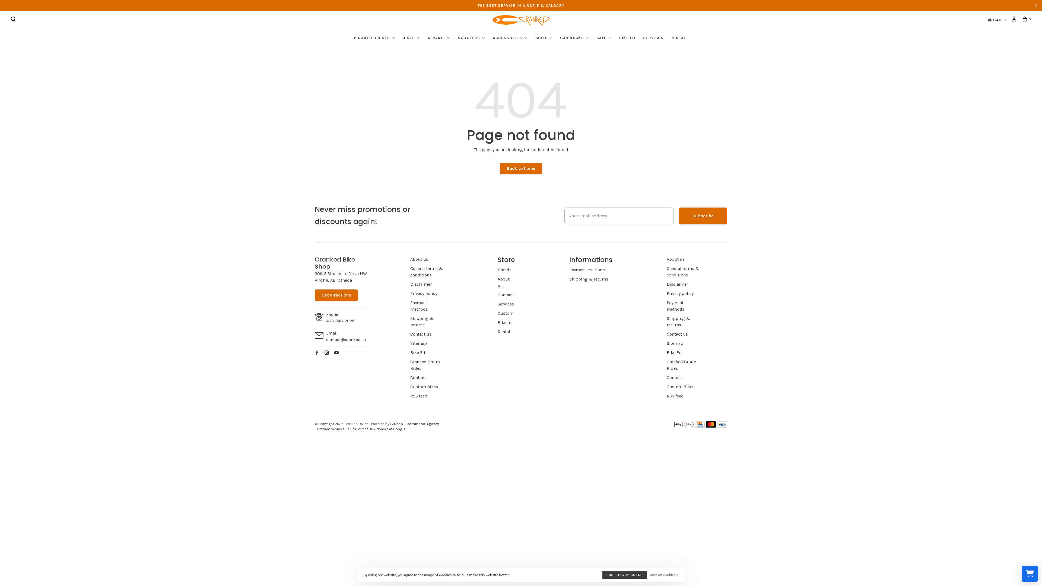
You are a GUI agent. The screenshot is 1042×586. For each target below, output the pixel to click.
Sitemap (418, 343)
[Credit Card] (700, 426)
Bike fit (505, 322)
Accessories (508, 38)
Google (399, 429)
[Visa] (722, 426)
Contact (505, 294)
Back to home (521, 168)
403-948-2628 (340, 320)
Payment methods (587, 269)
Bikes (409, 38)
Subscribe (703, 215)
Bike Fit (627, 38)
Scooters (469, 38)
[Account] (1015, 20)
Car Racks (572, 38)
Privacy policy (423, 293)
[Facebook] (317, 353)
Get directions (336, 295)
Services (653, 38)
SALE (601, 38)
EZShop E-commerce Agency (414, 424)
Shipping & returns (588, 279)
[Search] (14, 20)
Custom (505, 313)
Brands (505, 269)
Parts (541, 38)
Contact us (420, 334)
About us (419, 259)
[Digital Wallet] (683, 426)
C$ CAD (994, 20)
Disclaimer (421, 284)
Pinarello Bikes (372, 38)
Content (418, 377)
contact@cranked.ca (346, 339)
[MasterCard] (711, 426)
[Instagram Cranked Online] (327, 353)
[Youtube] (336, 353)
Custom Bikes (424, 386)
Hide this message (624, 575)
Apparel (437, 38)
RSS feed (418, 396)
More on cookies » (663, 575)
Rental (678, 38)
